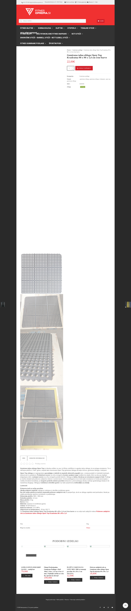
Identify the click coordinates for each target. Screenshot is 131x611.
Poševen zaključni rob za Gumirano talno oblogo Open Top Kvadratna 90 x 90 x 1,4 (99, 569)
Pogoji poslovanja (50, 599)
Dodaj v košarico (85, 68)
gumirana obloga (84, 79)
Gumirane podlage (77, 50)
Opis (23, 458)
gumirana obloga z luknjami (97, 79)
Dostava (67, 599)
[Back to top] (125, 605)
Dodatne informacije (37, 458)
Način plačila (60, 599)
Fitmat (88, 527)
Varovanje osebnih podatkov (77, 599)
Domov (69, 50)
